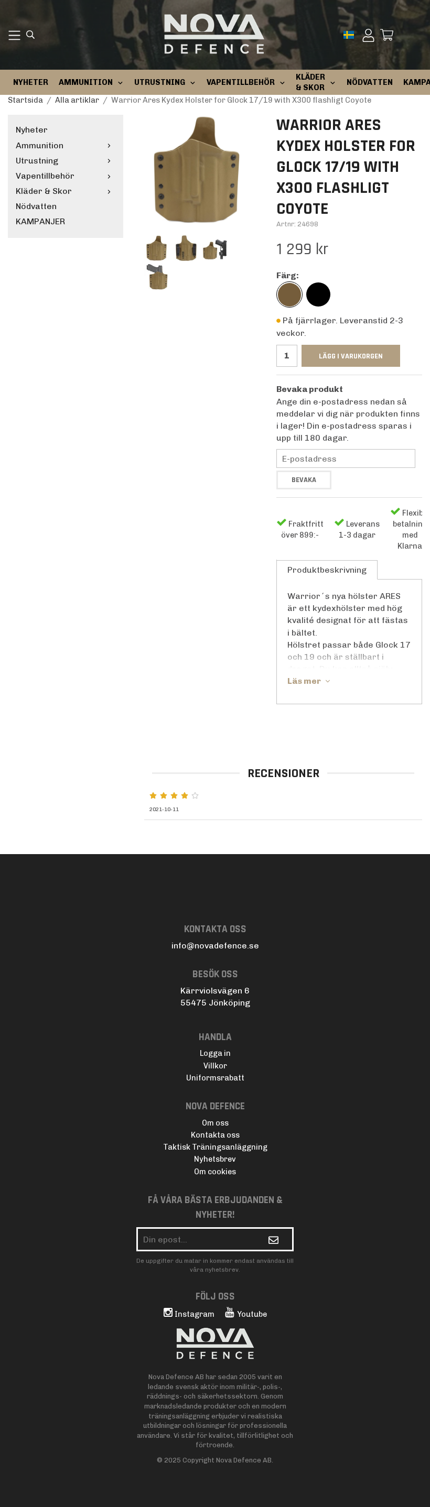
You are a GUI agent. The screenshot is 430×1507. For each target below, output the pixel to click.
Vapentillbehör (45, 176)
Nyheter (30, 82)
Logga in (215, 1053)
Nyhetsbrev (215, 1159)
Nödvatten (36, 206)
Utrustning (37, 161)
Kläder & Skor (44, 191)
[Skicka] (273, 1239)
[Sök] (30, 36)
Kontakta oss (215, 1135)
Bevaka (304, 480)
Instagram (194, 1314)
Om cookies (215, 1171)
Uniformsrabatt (215, 1078)
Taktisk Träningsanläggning (215, 1147)
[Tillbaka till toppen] (408, 1492)
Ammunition (39, 145)
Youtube (252, 1314)
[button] (350, 35)
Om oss (215, 1123)
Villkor (215, 1066)
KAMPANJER (40, 221)
